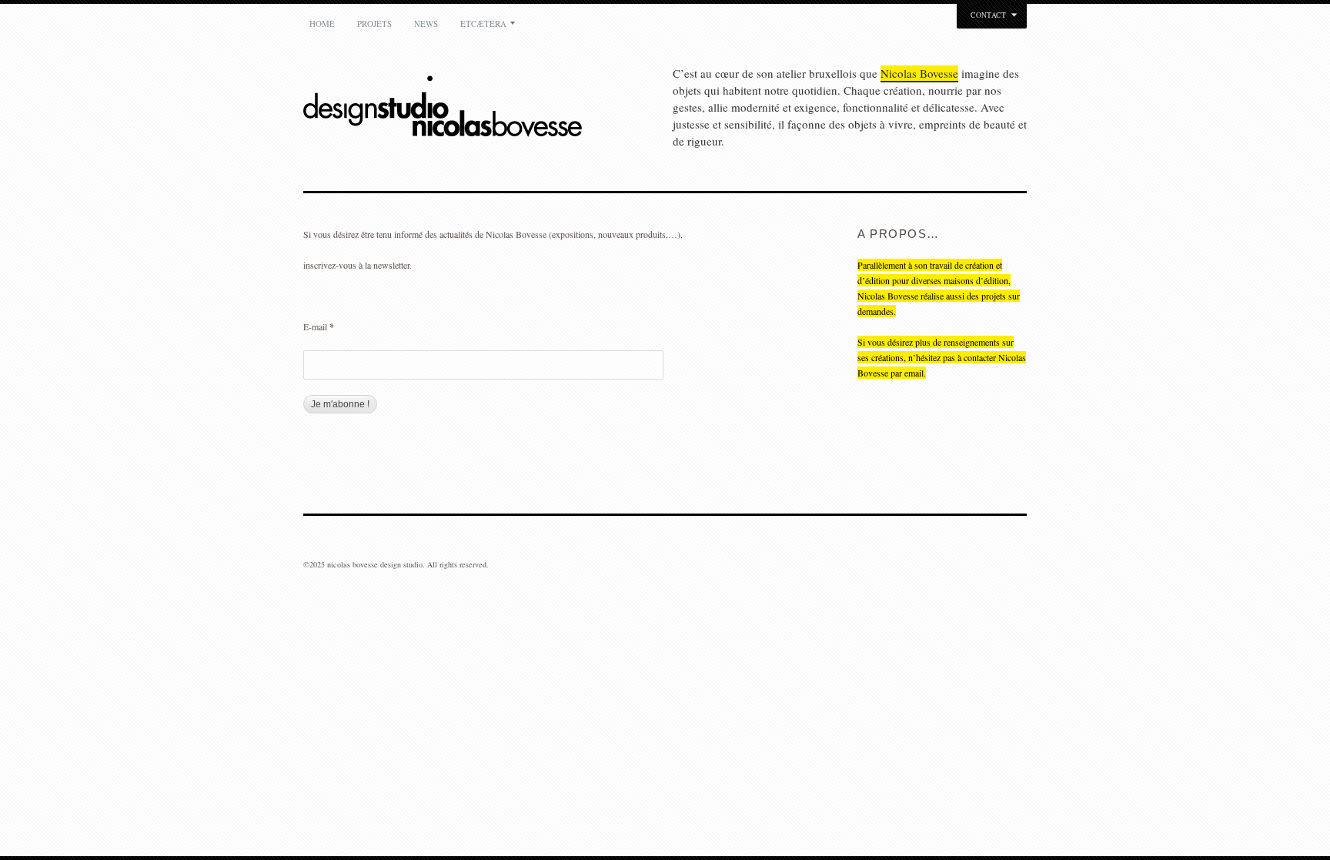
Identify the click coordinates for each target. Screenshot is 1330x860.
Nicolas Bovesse (919, 73)
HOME (322, 23)
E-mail (318, 326)
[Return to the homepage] (488, 108)
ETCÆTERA (483, 23)
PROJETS (374, 23)
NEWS (426, 23)
